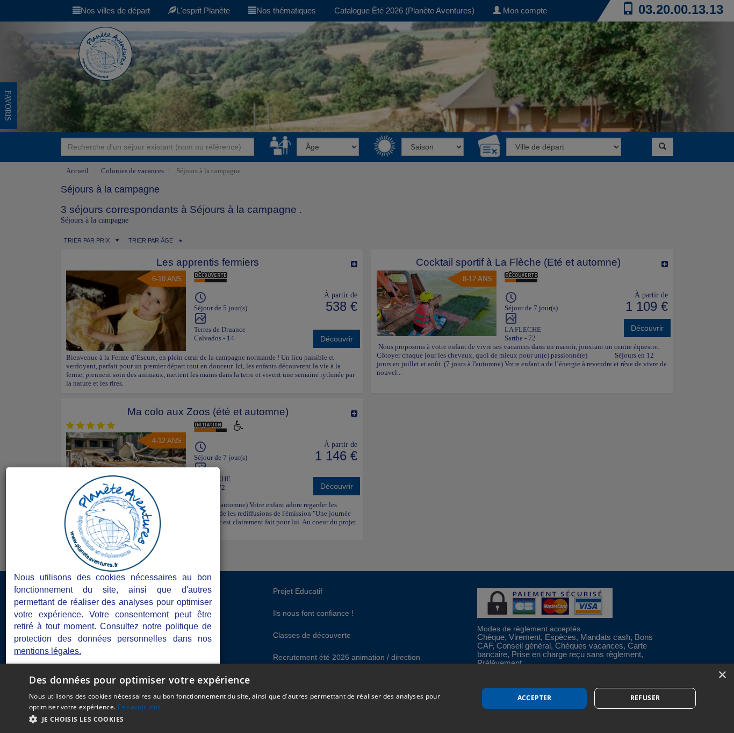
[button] (247, 719)
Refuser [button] (645, 697)
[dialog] (367, 698)
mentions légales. (47, 651)
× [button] (722, 675)
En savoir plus (139, 706)
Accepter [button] (534, 697)
